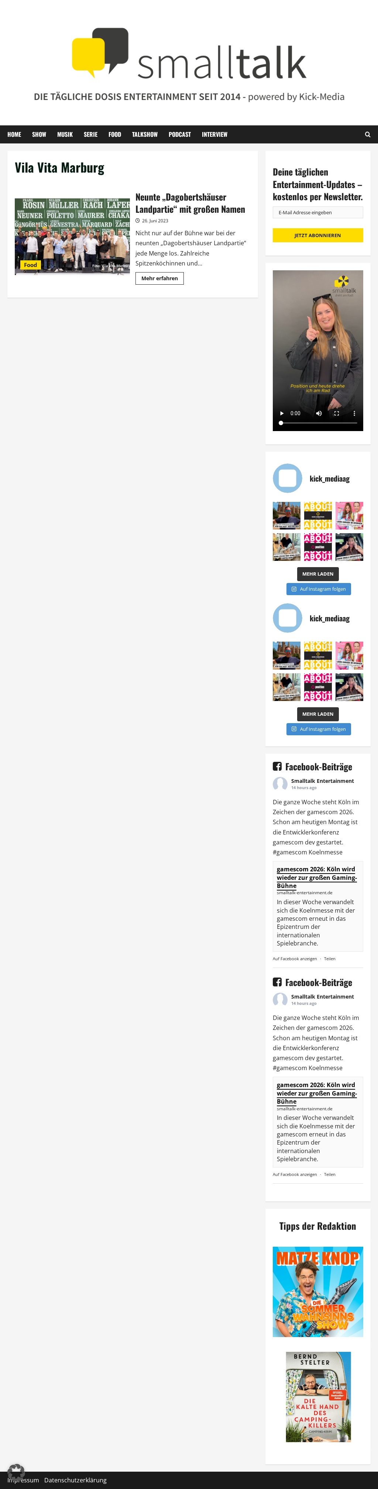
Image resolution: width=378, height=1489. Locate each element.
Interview (214, 134)
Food (115, 134)
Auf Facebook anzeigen (295, 958)
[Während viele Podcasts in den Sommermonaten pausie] (349, 516)
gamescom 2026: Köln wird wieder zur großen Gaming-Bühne (317, 877)
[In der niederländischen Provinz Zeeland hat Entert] (286, 547)
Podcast (180, 134)
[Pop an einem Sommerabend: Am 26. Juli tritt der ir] (349, 547)
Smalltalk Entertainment (322, 780)
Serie (90, 134)
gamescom (322, 812)
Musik (65, 134)
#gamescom (290, 852)
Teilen (330, 958)
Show (39, 134)
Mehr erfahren (162, 279)
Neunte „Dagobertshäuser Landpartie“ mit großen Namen (72, 236)
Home (14, 134)
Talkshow (145, 134)
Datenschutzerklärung (75, 1480)
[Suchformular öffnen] (368, 134)
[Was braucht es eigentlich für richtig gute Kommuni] (318, 516)
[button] (16, 1473)
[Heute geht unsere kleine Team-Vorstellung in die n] (318, 547)
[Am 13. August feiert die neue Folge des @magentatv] (286, 516)
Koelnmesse (326, 852)
